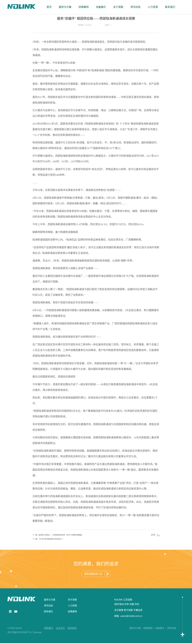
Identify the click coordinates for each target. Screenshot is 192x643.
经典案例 (72, 611)
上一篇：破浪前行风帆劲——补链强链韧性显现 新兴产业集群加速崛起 (57, 535)
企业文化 (60, 628)
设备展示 (159, 628)
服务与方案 (49, 599)
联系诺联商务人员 (93, 574)
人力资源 (72, 605)
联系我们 (48, 611)
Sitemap (37, 632)
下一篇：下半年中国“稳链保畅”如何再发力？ (47, 539)
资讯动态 (48, 605)
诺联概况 (48, 628)
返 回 (153, 535)
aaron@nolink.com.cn (131, 616)
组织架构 (72, 628)
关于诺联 (72, 599)
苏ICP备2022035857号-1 (20, 632)
